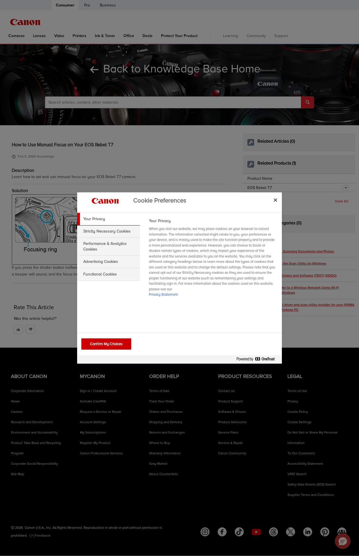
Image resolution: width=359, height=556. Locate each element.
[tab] (108, 219)
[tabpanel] (213, 259)
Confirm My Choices (106, 344)
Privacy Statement (163, 294)
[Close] (275, 200)
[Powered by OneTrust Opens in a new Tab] (257, 360)
